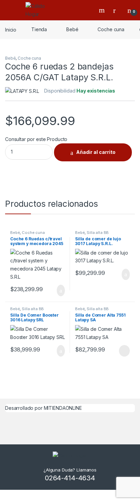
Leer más (124, 351)
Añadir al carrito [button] (58, 290)
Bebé (72, 29)
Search (102, 10)
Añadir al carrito (96, 152)
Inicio (10, 29)
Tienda (39, 29)
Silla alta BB (98, 232)
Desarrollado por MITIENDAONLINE (43, 408)
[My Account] (117, 10)
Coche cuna (111, 29)
